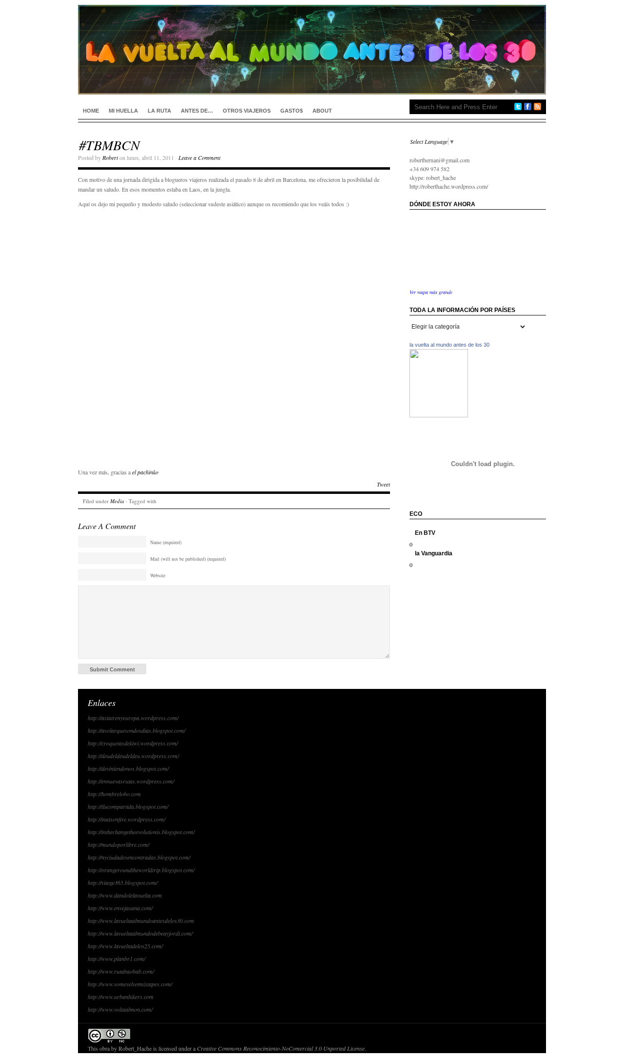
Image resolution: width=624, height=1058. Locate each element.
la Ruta (159, 111)
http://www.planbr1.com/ (116, 958)
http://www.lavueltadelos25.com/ (125, 946)
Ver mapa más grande (431, 292)
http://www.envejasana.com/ (120, 908)
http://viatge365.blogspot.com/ (122, 882)
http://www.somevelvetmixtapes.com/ (130, 984)
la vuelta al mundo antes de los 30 (449, 345)
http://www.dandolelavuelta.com (125, 895)
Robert (110, 157)
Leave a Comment (199, 157)
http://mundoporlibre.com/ (118, 844)
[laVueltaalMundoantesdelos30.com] (439, 415)
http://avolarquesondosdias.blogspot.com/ (136, 730)
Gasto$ (291, 111)
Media (117, 501)
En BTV (425, 532)
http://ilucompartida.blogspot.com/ (128, 806)
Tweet (383, 484)
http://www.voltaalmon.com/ (120, 1009)
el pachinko (145, 472)
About (322, 111)
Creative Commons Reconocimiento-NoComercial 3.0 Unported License (281, 1048)
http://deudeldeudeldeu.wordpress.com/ (133, 756)
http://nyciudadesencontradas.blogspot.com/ (139, 857)
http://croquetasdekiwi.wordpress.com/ (133, 743)
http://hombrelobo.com (114, 794)
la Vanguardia (433, 553)
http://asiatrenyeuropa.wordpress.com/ (133, 718)
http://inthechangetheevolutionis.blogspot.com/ (141, 832)
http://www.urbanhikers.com (121, 996)
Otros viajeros (247, 111)
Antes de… (197, 111)
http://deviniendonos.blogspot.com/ (128, 768)
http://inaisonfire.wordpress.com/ (126, 819)
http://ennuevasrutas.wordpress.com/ (131, 781)
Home (91, 111)
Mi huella (123, 111)
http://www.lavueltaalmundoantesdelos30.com (141, 920)
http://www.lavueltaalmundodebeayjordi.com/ (140, 933)
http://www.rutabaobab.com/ (121, 971)
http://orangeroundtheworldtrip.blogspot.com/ (141, 870)
